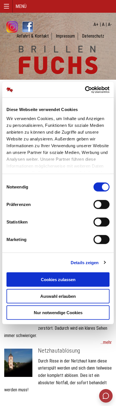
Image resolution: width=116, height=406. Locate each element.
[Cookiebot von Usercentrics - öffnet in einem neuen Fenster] (85, 89)
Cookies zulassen (58, 279)
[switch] (101, 204)
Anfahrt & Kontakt (33, 36)
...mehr (106, 342)
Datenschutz (93, 36)
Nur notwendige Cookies (58, 312)
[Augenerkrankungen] (18, 362)
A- (110, 24)
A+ (96, 24)
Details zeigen (85, 262)
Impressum (65, 36)
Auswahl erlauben (58, 296)
